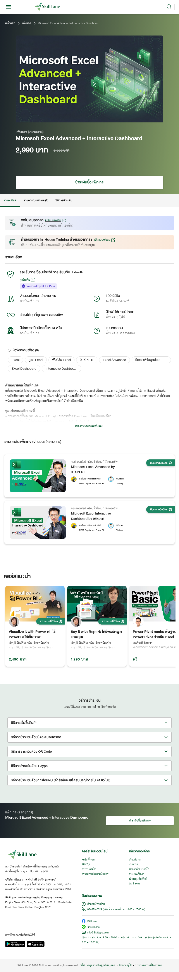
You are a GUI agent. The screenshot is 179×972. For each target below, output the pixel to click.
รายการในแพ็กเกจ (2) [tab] (36, 200)
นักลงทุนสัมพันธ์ (138, 879)
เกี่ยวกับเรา (135, 859)
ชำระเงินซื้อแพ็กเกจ (89, 182)
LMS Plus (134, 883)
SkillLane (92, 921)
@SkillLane (93, 927)
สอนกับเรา (135, 864)
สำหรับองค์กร (89, 869)
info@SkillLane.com (98, 932)
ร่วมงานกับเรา (136, 874)
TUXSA (86, 864)
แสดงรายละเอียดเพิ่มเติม (89, 426)
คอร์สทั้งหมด (88, 859)
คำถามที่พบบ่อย (96, 904)
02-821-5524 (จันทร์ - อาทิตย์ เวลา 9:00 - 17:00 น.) (116, 909)
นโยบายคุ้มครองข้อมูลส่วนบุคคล (97, 965)
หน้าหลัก (10, 23)
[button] (15, 359)
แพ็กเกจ (26, 23)
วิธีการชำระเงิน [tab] (63, 200)
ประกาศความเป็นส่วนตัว (149, 965)
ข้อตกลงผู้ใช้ (125, 965)
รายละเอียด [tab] (10, 200)
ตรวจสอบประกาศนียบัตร (95, 874)
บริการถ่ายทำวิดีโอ (139, 869)
